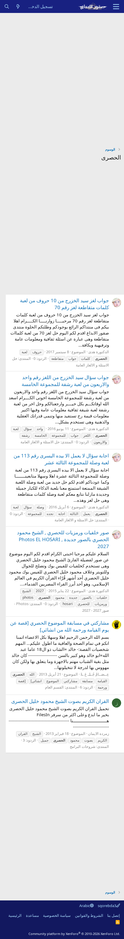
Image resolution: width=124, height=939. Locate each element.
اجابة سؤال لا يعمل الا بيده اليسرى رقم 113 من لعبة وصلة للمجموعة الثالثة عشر (61, 459)
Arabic (84, 905)
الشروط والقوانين (89, 915)
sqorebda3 (107, 905)
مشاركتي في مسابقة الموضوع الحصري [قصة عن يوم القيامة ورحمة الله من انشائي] (59, 626)
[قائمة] (116, 6)
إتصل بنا (113, 915)
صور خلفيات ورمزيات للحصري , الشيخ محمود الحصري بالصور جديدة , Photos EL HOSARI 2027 (63, 539)
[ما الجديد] (18, 6)
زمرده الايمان (98, 733)
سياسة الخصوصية (57, 915)
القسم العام (54, 687)
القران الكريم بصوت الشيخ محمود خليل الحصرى (60, 701)
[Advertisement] (62, 78)
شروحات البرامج (82, 746)
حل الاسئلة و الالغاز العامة (40, 441)
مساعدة (32, 915)
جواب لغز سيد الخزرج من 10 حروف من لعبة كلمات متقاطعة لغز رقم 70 (64, 304)
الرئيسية (15, 915)
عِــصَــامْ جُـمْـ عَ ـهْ (94, 674)
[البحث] (6, 6)
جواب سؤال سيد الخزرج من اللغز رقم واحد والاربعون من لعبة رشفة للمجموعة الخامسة (65, 380)
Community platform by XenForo (74, 934)
